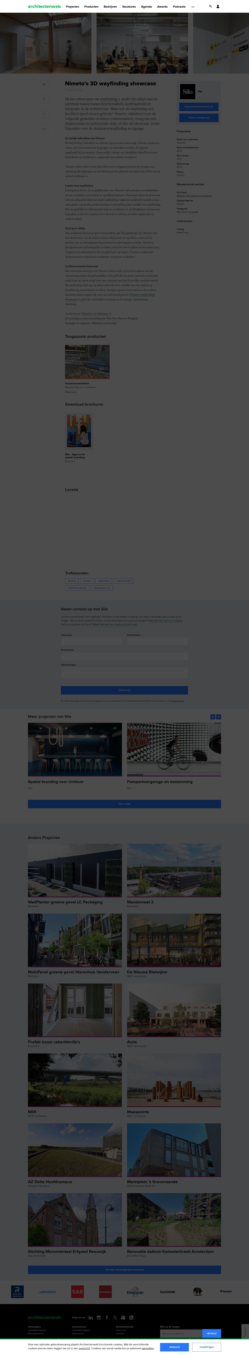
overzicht (84, 1348)
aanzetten (148, 1348)
